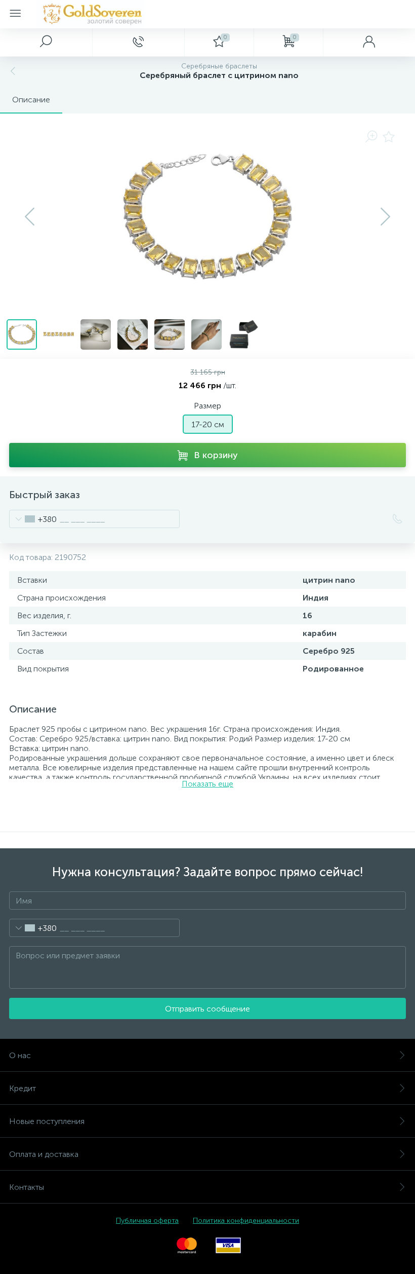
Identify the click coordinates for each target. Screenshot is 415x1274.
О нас (20, 1055)
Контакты (26, 1187)
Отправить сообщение (207, 1009)
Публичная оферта (147, 1220)
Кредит (22, 1088)
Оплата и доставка (43, 1154)
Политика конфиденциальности (246, 1220)
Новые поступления (47, 1121)
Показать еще (207, 784)
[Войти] (369, 42)
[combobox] (33, 519)
